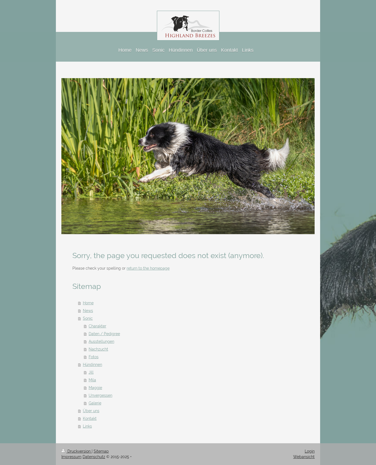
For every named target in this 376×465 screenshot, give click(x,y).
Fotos (94, 357)
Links (87, 426)
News (88, 310)
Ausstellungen (101, 341)
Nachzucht (98, 349)
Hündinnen (92, 364)
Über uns (91, 411)
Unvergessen (100, 395)
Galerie (95, 403)
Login (310, 451)
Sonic (88, 318)
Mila (92, 380)
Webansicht (304, 457)
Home (88, 303)
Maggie (95, 387)
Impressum (71, 457)
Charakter (97, 326)
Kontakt (90, 418)
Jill (91, 372)
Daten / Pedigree (104, 334)
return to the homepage (148, 268)
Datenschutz (94, 457)
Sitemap (101, 451)
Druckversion (79, 451)
